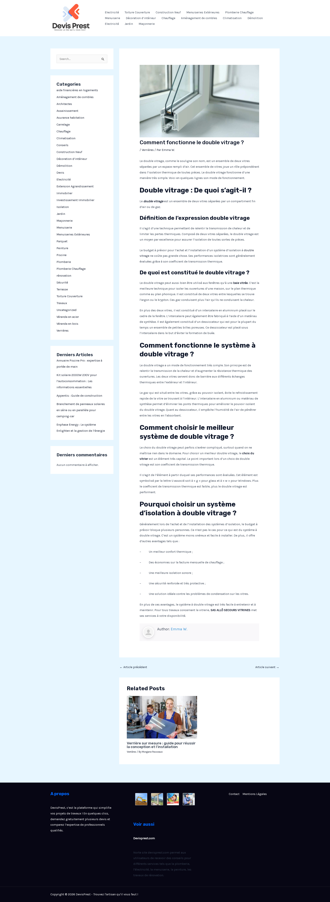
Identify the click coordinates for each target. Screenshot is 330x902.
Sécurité (62, 282)
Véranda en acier (68, 317)
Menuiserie (112, 18)
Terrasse (62, 289)
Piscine (61, 255)
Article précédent (133, 667)
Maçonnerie (147, 24)
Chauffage (168, 18)
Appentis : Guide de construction (79, 395)
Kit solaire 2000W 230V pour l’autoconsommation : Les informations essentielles (77, 381)
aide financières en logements (77, 90)
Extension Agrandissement (75, 186)
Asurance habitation (70, 117)
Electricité (112, 12)
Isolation (63, 207)
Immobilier (64, 193)
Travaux (62, 303)
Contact (234, 794)
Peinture (62, 248)
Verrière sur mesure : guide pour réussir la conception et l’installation (161, 745)
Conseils (62, 145)
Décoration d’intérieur (141, 18)
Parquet (62, 241)
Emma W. (179, 629)
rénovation (64, 275)
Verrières (63, 330)
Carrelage (63, 124)
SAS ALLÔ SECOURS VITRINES (230, 610)
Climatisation (232, 18)
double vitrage (153, 201)
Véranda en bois (67, 323)
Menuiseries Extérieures (202, 12)
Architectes (64, 104)
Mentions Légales (255, 794)
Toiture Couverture (137, 12)
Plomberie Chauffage (239, 12)
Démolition (255, 18)
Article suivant (267, 667)
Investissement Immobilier (75, 200)
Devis (60, 172)
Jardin (129, 24)
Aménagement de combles (199, 18)
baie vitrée (240, 283)
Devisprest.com (144, 838)
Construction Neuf (168, 12)
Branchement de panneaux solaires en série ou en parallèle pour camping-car (81, 410)
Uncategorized (67, 310)
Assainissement (67, 111)
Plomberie (64, 262)
